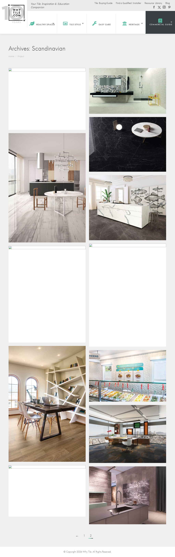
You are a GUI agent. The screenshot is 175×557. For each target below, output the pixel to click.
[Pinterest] (37, 75)
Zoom (15, 75)
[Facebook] (23, 75)
